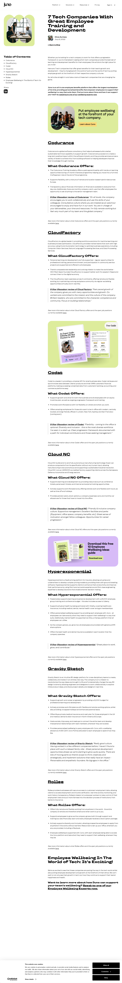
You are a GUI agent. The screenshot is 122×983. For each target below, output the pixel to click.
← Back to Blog (54, 45)
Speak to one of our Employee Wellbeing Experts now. (79, 887)
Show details (29, 979)
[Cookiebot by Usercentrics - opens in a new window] (12, 979)
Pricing (97, 5)
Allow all (106, 965)
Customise (105, 971)
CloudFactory (11, 63)
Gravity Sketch (11, 74)
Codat (8, 66)
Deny (106, 978)
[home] (7, 5)
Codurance (10, 60)
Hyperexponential (13, 72)
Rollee (8, 77)
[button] (56, 5)
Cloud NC (9, 69)
